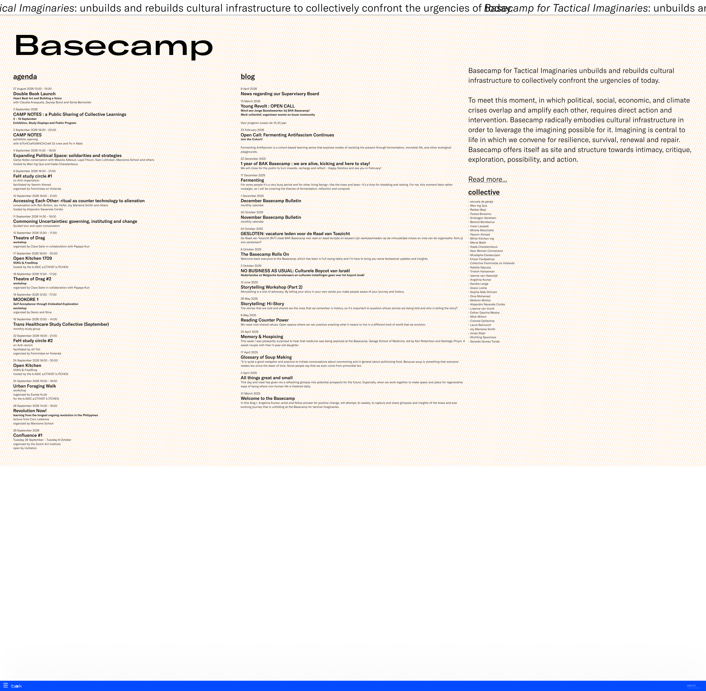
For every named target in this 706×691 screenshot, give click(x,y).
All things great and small (267, 377)
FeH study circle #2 (33, 340)
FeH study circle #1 (32, 175)
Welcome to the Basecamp (268, 398)
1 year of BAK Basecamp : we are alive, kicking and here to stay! (305, 163)
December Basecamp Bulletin (271, 200)
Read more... (487, 178)
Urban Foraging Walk (34, 385)
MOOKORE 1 (26, 299)
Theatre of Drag (29, 237)
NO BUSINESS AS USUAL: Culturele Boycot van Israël (295, 270)
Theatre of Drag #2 (32, 278)
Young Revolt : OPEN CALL (268, 105)
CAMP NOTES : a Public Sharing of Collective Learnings (69, 114)
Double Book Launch (34, 93)
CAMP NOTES (27, 134)
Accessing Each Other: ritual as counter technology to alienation (79, 200)
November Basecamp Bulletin (271, 217)
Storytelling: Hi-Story (262, 303)
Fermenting (252, 180)
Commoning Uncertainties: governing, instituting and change (75, 221)
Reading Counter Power (265, 319)
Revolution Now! (30, 410)
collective (484, 191)
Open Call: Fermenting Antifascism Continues (287, 134)
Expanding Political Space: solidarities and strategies (67, 155)
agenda (25, 76)
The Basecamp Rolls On (265, 254)
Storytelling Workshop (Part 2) (271, 287)
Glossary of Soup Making (266, 357)
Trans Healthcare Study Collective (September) (61, 324)
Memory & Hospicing (262, 336)
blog (248, 76)
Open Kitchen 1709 (32, 258)
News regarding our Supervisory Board (280, 93)
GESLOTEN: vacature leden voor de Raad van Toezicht (295, 233)
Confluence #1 (27, 435)
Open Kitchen (27, 365)
